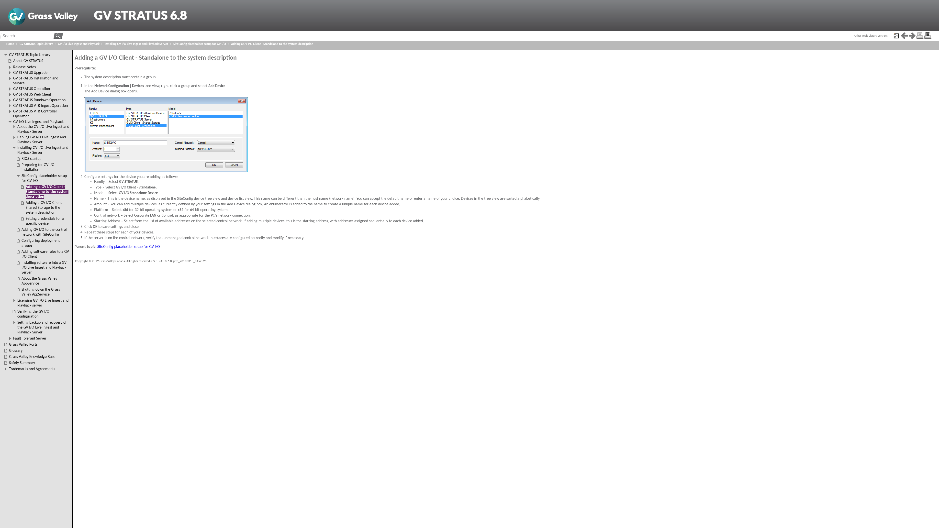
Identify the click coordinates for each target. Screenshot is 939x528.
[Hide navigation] (896, 36)
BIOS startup (31, 159)
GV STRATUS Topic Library (36, 44)
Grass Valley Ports (23, 345)
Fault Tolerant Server (29, 339)
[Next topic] (912, 36)
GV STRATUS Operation (31, 89)
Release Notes (24, 67)
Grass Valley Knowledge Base (32, 357)
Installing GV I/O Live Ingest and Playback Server (136, 44)
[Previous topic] (904, 36)
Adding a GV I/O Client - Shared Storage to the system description (45, 208)
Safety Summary (22, 363)
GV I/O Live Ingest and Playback (79, 44)
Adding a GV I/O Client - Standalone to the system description (272, 44)
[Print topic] (920, 36)
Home (10, 44)
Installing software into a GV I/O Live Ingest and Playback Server (44, 268)
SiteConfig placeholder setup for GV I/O (128, 247)
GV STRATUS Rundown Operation (39, 100)
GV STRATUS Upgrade (30, 73)
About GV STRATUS (28, 61)
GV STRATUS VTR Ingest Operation (40, 106)
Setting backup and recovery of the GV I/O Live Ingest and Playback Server (42, 327)
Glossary (15, 351)
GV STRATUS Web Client (32, 95)
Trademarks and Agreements (32, 369)
